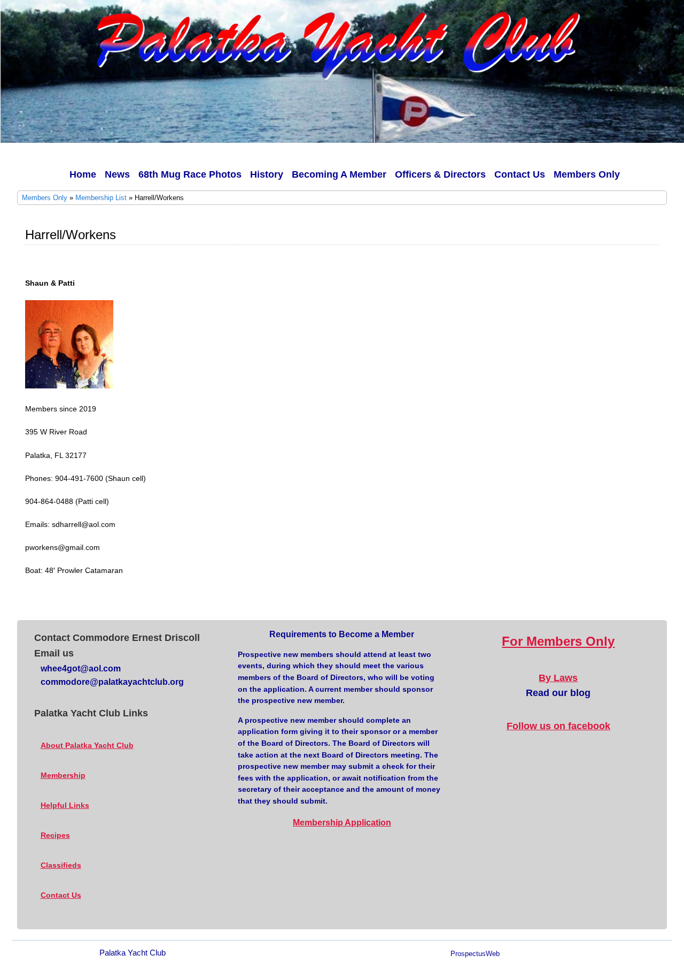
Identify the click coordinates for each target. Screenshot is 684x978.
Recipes (55, 835)
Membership (63, 775)
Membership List (101, 198)
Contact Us (519, 174)
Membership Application (342, 822)
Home (82, 174)
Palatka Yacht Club (132, 952)
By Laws (558, 678)
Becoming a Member (339, 174)
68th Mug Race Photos (190, 174)
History (266, 174)
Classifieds (61, 865)
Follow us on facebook (558, 726)
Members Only (587, 174)
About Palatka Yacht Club (87, 745)
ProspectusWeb (475, 954)
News (117, 174)
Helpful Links (65, 805)
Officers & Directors (440, 174)
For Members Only (558, 641)
